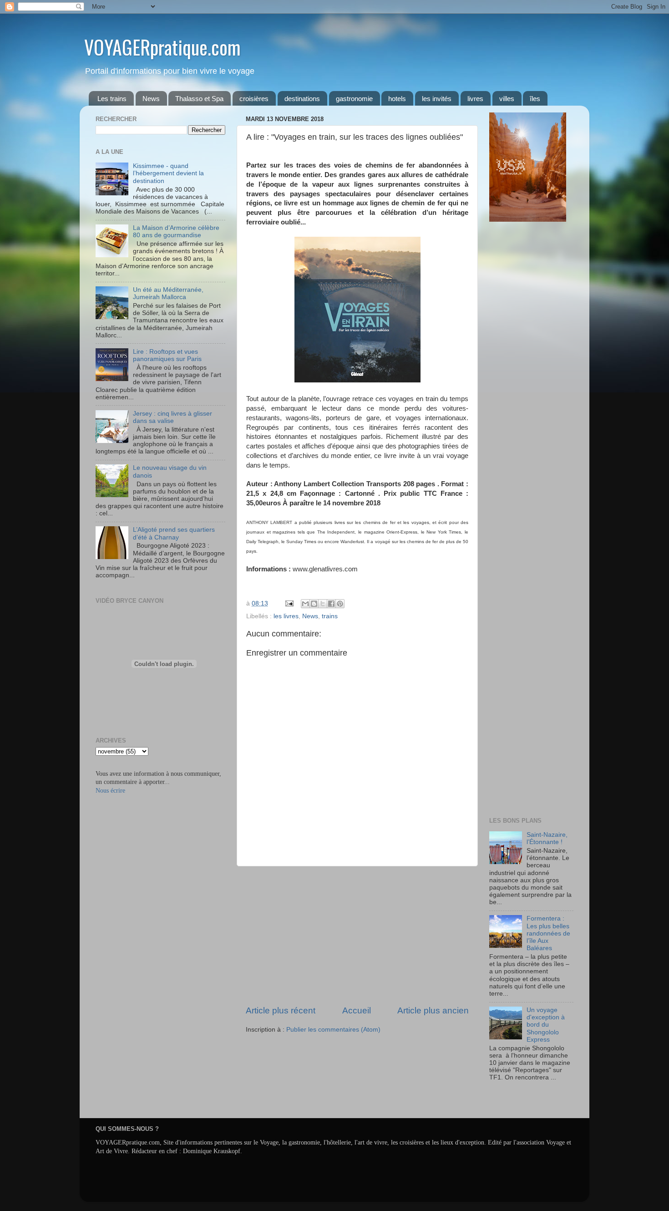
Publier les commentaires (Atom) (333, 1029)
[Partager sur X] (322, 603)
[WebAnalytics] (507, 1104)
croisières (254, 98)
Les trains (112, 98)
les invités (436, 98)
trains (330, 616)
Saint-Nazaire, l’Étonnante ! (547, 838)
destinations (302, 98)
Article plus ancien (433, 1010)
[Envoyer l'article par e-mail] (288, 603)
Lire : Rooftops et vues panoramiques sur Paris (167, 355)
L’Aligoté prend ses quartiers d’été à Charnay (174, 533)
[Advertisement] (357, 935)
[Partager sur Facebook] (331, 603)
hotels (397, 98)
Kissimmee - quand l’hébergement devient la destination (168, 173)
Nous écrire (110, 790)
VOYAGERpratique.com (162, 47)
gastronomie (354, 98)
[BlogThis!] (314, 603)
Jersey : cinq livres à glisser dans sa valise (172, 417)
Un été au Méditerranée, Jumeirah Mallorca (168, 293)
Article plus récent (280, 1010)
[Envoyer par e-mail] (305, 603)
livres (475, 98)
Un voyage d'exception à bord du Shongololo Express (546, 1025)
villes (506, 98)
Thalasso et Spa (199, 98)
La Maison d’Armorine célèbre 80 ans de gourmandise (176, 231)
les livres (286, 616)
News (151, 98)
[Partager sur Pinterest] (340, 603)
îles (535, 98)
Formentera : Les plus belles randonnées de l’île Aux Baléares (548, 933)
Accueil (356, 1010)
